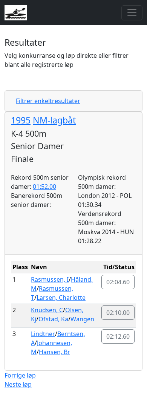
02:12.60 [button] (118, 336)
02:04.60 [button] (118, 282)
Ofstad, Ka (53, 319)
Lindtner (43, 334)
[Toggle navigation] (131, 12)
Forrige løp (20, 375)
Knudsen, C (47, 310)
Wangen (82, 319)
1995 (21, 120)
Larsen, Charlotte (61, 297)
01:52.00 (44, 186)
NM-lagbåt (54, 120)
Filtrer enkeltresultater (48, 101)
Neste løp (18, 384)
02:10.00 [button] (118, 312)
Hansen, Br (54, 352)
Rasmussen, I (50, 279)
